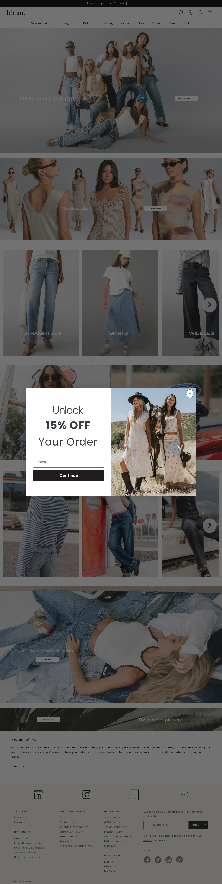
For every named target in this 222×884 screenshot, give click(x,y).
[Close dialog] (190, 393)
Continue (68, 475)
